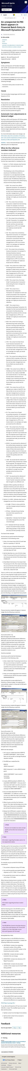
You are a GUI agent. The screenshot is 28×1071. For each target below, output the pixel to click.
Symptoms (4, 39)
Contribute (3, 1065)
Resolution (4, 43)
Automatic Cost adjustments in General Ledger (13, 45)
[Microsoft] (14, 15)
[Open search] (21, 15)
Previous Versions (13, 1063)
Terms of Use (18, 1067)
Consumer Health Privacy (7, 1067)
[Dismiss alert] (26, 2)
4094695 (3, 142)
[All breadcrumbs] (2, 18)
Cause (3, 41)
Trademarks (3, 1069)
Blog (19, 1063)
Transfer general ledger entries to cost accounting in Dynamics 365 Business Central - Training (13, 1042)
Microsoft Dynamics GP (10, 18)
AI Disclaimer (4, 1063)
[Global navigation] (1, 15)
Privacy (9, 1065)
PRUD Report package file (7, 1003)
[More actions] (26, 18)
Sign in (25, 15)
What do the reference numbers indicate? (11, 47)
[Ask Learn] (23, 18)
